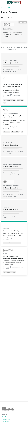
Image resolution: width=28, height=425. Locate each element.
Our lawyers (5, 421)
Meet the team (6, 419)
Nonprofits (6, 132)
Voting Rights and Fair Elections (12, 243)
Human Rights (15, 132)
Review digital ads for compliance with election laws (13, 117)
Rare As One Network (9, 100)
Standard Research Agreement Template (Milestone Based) (12, 85)
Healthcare (20, 100)
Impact (4, 424)
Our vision (5, 417)
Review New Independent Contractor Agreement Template (13, 257)
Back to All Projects (8, 8)
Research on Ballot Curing (11, 231)
